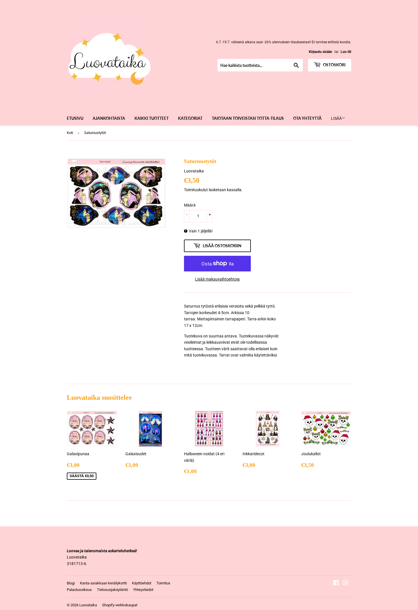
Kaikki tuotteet (151, 118)
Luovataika (88, 605)
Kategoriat (190, 118)
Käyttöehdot (141, 583)
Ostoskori (333, 64)
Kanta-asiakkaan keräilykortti (103, 583)
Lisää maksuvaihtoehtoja (217, 279)
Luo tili (346, 52)
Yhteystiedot (143, 590)
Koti (70, 133)
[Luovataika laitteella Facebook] (336, 583)
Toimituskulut (196, 189)
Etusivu (75, 118)
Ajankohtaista (109, 118)
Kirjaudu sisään (320, 52)
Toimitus (163, 583)
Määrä (190, 205)
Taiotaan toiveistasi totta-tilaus (248, 118)
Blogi (71, 583)
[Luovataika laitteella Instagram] (345, 583)
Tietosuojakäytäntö (112, 590)
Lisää (336, 118)
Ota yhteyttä (307, 118)
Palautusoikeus (79, 590)
